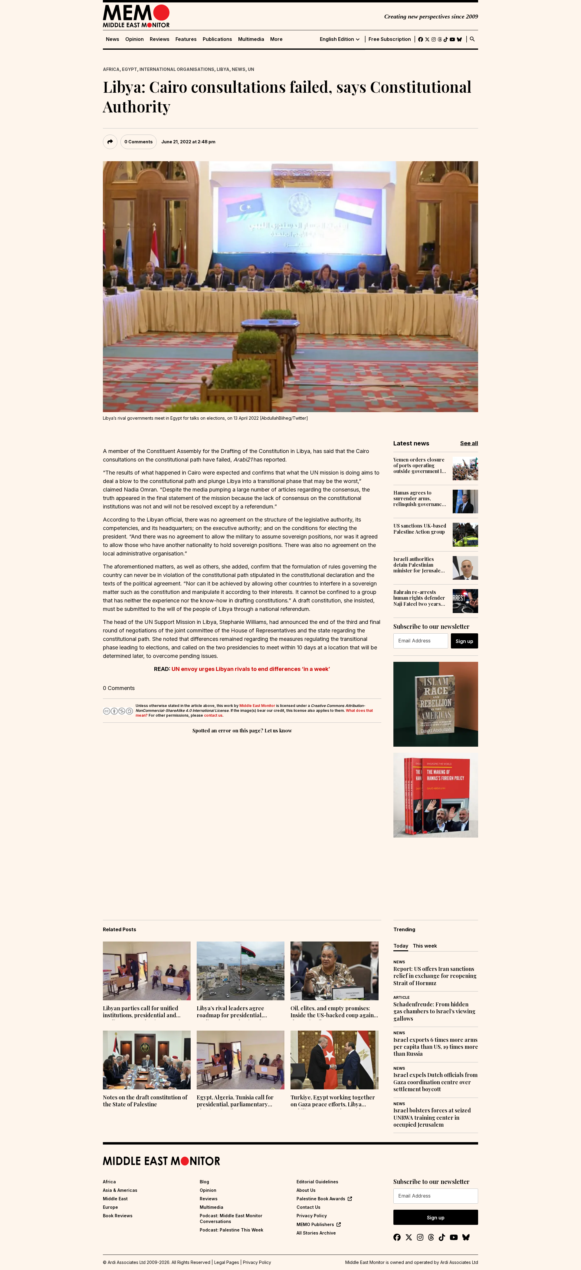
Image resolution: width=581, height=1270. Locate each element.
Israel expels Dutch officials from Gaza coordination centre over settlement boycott (435, 1082)
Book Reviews (118, 1215)
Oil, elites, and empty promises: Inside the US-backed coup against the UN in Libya (334, 1012)
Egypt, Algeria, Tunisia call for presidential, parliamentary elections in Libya (235, 1101)
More (276, 39)
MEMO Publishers (315, 1224)
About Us (306, 1190)
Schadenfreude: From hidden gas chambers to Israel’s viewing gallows (434, 1011)
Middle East (115, 1198)
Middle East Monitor (257, 705)
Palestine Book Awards (321, 1198)
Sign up (464, 641)
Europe (110, 1207)
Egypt (129, 69)
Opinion (134, 39)
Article (401, 997)
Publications (217, 39)
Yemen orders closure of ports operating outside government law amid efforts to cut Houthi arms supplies (420, 465)
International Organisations (177, 69)
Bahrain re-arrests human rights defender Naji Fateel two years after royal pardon (419, 598)
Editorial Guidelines (317, 1181)
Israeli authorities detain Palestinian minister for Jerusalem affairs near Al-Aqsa (419, 565)
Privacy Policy (312, 1215)
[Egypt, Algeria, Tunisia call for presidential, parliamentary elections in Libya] (240, 1060)
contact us (213, 715)
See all (469, 443)
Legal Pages (226, 1262)
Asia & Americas (120, 1190)
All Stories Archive (316, 1232)
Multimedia (251, 39)
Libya (223, 69)
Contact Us (308, 1207)
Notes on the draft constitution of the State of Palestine (145, 1101)
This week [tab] (425, 946)
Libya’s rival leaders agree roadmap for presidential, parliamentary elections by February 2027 (231, 1012)
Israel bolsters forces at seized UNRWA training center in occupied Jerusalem (432, 1117)
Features (186, 39)
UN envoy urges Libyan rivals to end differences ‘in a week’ (251, 669)
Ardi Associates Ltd (459, 1262)
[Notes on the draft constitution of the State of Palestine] (147, 1060)
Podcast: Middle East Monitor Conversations (231, 1218)
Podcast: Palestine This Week (231, 1229)
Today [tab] (400, 946)
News (112, 39)
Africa (111, 69)
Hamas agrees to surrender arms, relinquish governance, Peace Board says (419, 498)
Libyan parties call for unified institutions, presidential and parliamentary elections (140, 1012)
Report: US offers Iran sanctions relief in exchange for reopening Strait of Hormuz (435, 976)
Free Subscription (390, 39)
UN (251, 69)
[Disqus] (242, 818)
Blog (204, 1181)
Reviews (159, 39)
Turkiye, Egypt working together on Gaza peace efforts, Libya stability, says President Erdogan (332, 1101)
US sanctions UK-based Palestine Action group (419, 528)
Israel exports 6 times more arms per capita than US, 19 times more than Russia (435, 1047)
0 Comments (138, 141)
